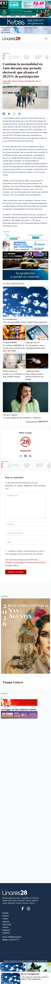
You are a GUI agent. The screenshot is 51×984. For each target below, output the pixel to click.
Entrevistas (6, 924)
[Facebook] (4, 114)
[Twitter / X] (30, 456)
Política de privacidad (15, 563)
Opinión (5, 927)
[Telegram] (19, 114)
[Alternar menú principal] (46, 38)
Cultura (5, 919)
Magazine (6, 930)
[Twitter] (9, 114)
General (14, 81)
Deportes (5, 922)
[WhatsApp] (14, 114)
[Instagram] (21, 456)
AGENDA (6, 933)
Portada (20, 81)
